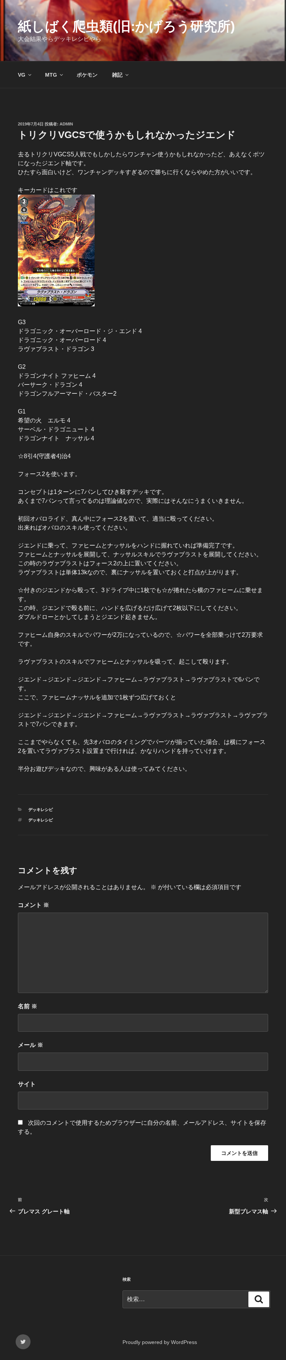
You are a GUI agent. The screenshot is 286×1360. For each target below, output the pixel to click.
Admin (66, 124)
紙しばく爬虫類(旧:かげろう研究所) (126, 26)
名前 (27, 1006)
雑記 (117, 75)
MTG (51, 75)
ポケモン (87, 75)
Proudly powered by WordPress (160, 1342)
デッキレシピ (40, 809)
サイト (27, 1084)
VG (21, 75)
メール (30, 1045)
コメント (33, 905)
